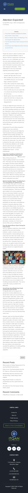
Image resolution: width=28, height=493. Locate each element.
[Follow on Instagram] (19, 449)
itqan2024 (6, 22)
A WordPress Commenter (9, 394)
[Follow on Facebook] (14, 449)
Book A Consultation (20, 8)
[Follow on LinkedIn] (9, 449)
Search (22, 357)
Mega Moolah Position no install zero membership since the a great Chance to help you (13, 381)
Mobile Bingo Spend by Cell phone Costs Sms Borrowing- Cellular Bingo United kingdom (13, 375)
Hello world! (20, 394)
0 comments (6, 24)
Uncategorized (20, 22)
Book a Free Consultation (14, 425)
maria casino (9, 59)
